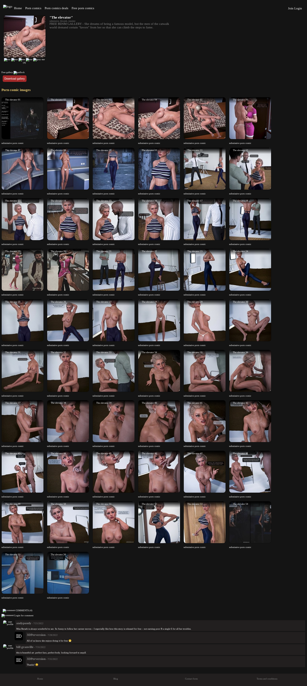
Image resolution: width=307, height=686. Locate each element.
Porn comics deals (56, 8)
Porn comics (33, 8)
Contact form (191, 678)
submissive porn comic (12, 143)
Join (290, 8)
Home (18, 8)
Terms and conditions (267, 678)
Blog (115, 678)
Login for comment (23, 615)
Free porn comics (83, 8)
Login (298, 8)
